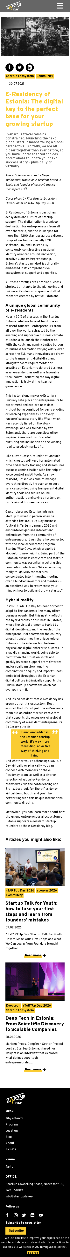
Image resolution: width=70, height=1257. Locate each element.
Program (11, 1125)
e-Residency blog (40, 826)
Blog (8, 1137)
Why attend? (14, 1118)
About (9, 1143)
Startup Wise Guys (18, 549)
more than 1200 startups (22, 236)
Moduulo (54, 456)
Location (11, 1131)
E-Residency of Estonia (21, 213)
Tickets (10, 1149)
